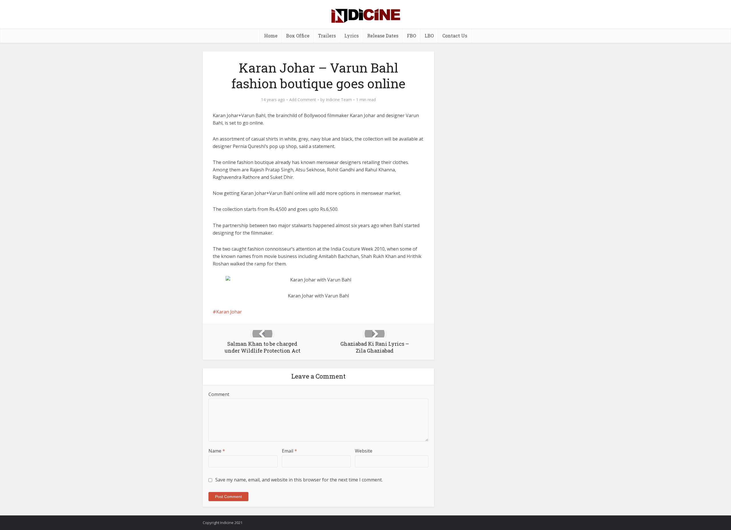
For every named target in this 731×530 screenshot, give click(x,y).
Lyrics (351, 36)
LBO (429, 36)
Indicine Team (339, 99)
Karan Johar (229, 312)
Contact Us (454, 36)
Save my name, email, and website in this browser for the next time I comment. (299, 480)
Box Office (298, 36)
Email (289, 451)
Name (216, 451)
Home (271, 36)
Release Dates (382, 36)
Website (363, 451)
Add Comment (302, 99)
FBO (411, 36)
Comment (218, 394)
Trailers (327, 36)
